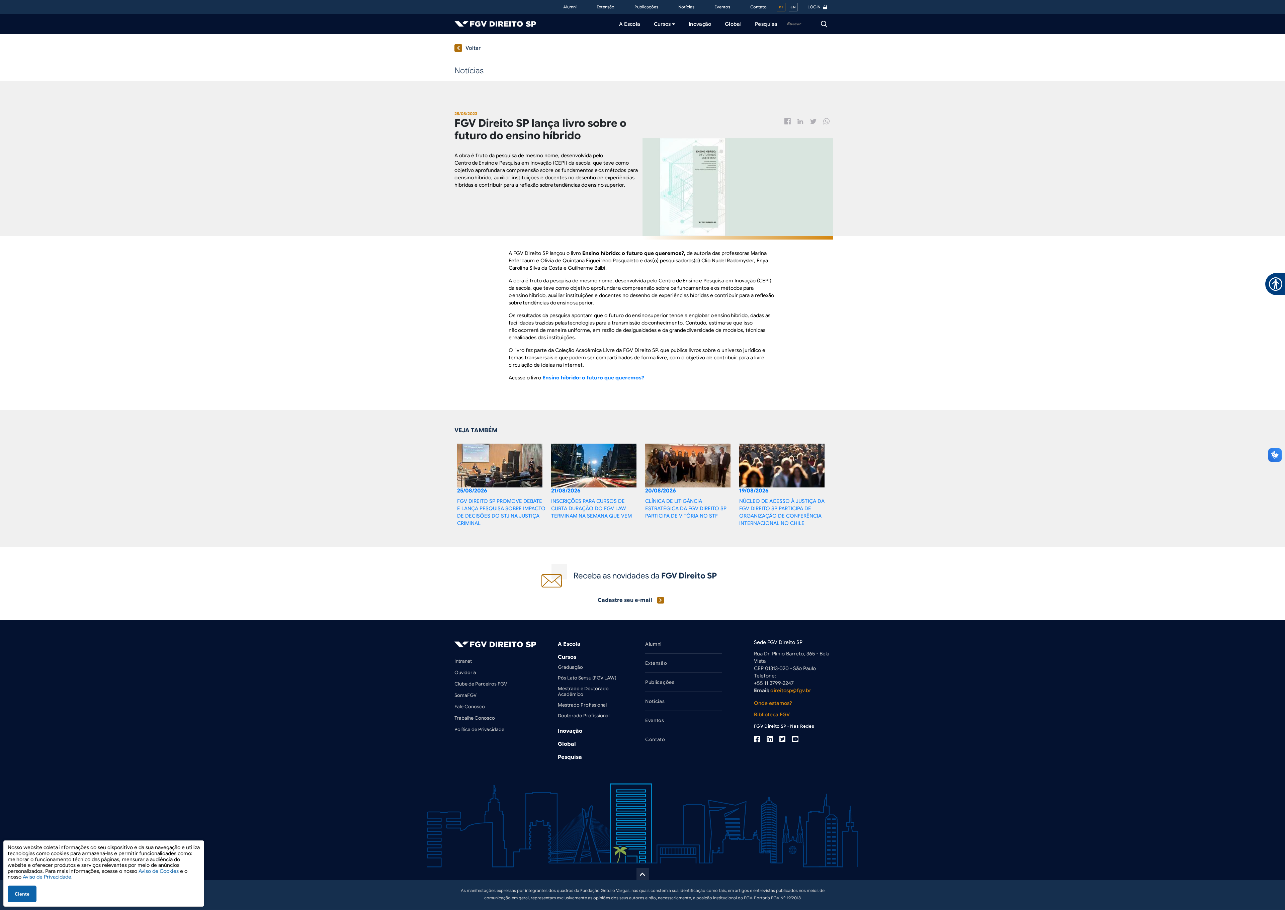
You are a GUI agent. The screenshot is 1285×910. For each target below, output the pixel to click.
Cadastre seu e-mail (625, 600)
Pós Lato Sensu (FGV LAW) (587, 678)
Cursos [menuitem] (662, 24)
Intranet (463, 661)
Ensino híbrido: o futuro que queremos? (593, 378)
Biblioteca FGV (772, 715)
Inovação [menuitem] (700, 24)
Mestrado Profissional (582, 705)
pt (781, 7)
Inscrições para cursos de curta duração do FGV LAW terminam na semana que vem (591, 508)
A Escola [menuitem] (629, 24)
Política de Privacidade (479, 729)
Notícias (686, 6)
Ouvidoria (465, 672)
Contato (758, 6)
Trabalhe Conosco (474, 718)
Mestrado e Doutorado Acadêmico (583, 691)
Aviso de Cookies (159, 871)
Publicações (646, 6)
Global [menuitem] (733, 24)
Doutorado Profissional (583, 716)
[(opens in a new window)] (757, 739)
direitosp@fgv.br (790, 691)
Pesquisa (570, 757)
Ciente (22, 894)
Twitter (813, 121)
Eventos (722, 6)
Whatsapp (826, 121)
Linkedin (800, 121)
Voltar (473, 48)
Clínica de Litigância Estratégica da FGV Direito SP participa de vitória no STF (685, 508)
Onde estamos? (773, 703)
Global (567, 744)
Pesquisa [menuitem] (766, 24)
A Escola (569, 644)
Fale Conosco (469, 707)
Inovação (570, 731)
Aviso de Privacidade (47, 877)
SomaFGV (465, 695)
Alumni (570, 6)
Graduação (570, 667)
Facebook (787, 121)
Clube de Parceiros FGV (480, 684)
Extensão (605, 6)
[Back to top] (642, 874)
